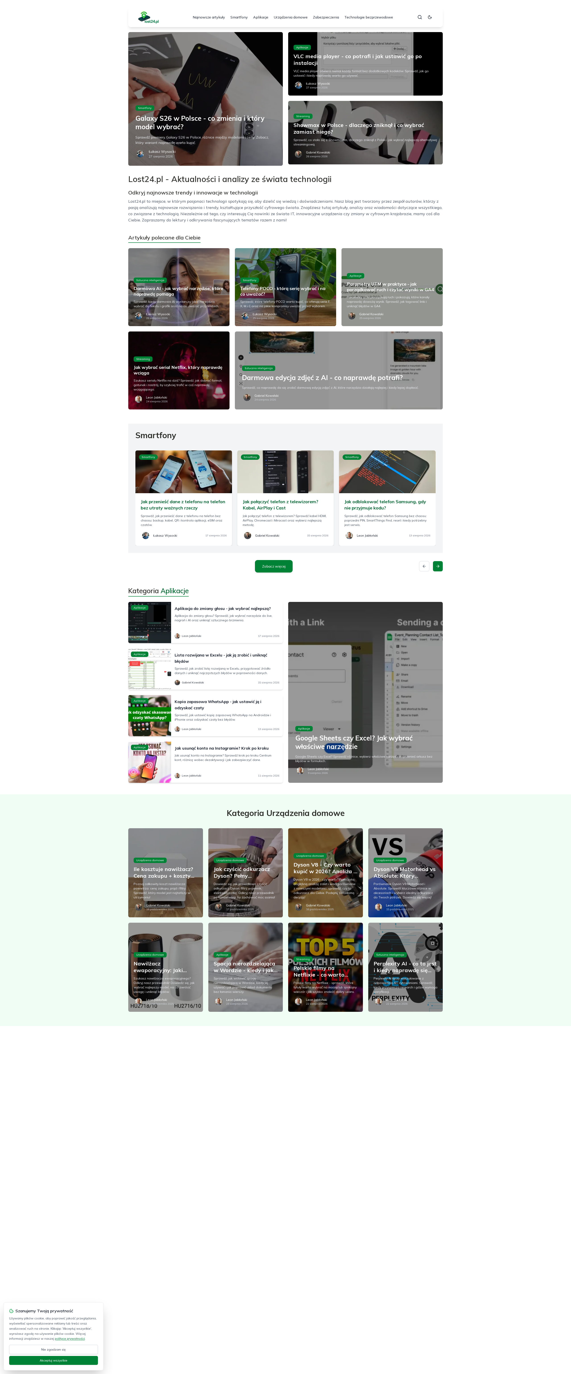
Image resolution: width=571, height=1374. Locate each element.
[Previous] (424, 566)
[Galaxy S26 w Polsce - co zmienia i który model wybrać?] (205, 99)
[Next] (438, 566)
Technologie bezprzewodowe (368, 17)
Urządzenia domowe (291, 17)
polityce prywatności (70, 1339)
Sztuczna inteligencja (150, 280)
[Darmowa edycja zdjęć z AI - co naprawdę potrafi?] (339, 370)
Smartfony (239, 17)
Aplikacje (260, 17)
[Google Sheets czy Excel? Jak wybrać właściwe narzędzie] (365, 692)
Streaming (303, 116)
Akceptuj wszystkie (53, 1360)
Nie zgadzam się (53, 1349)
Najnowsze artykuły (209, 17)
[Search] (419, 17)
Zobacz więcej (274, 566)
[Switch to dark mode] (430, 17)
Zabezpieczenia (326, 17)
